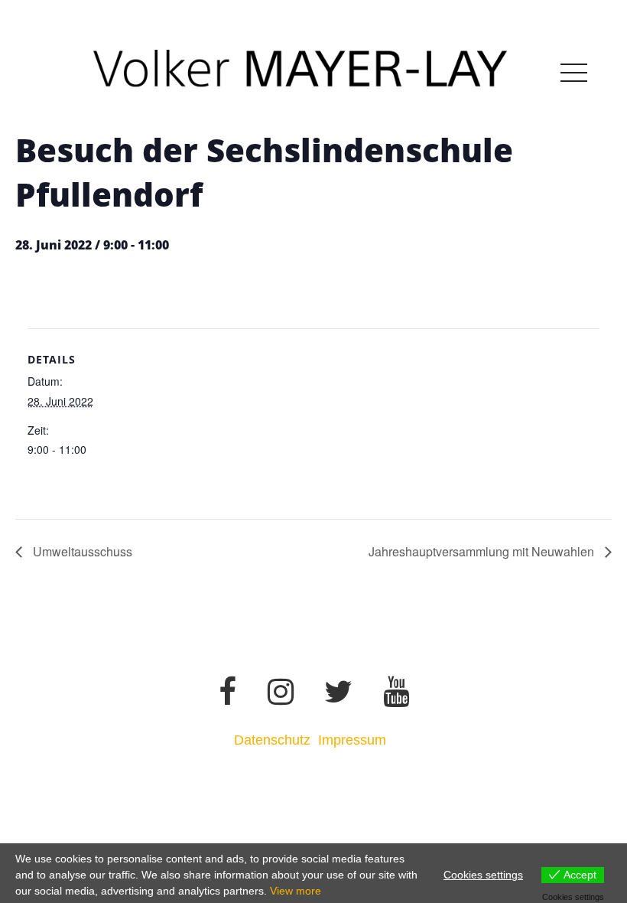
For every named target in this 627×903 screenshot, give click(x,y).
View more (295, 891)
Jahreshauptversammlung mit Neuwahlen (483, 551)
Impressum (354, 740)
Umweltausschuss (81, 551)
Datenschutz (272, 740)
